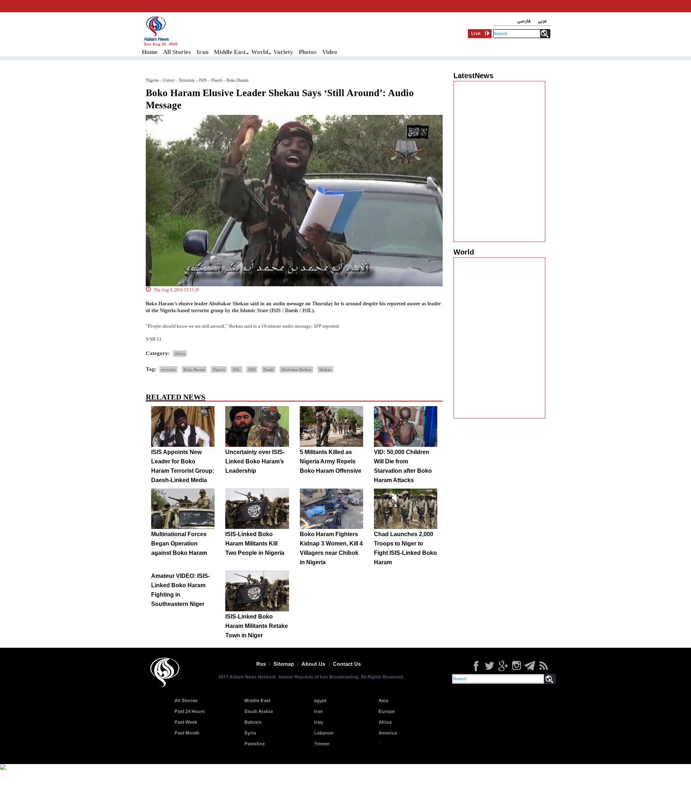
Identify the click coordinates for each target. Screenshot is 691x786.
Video (329, 52)
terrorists (168, 369)
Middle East (230, 52)
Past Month (187, 733)
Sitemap (284, 664)
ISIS (252, 369)
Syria (250, 733)
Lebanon (324, 733)
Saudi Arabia (258, 711)
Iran (202, 52)
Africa (180, 353)
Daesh (268, 369)
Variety (283, 52)
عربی (542, 21)
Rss (261, 664)
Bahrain (253, 722)
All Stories (177, 52)
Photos (308, 52)
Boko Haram (194, 369)
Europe (387, 711)
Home (150, 52)
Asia (383, 701)
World (259, 52)
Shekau (325, 369)
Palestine (254, 744)
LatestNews (473, 76)
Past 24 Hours (190, 711)
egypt (320, 701)
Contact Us (347, 664)
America (388, 733)
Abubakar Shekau (296, 369)
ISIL (236, 369)
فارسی (523, 21)
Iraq (318, 722)
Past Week (186, 722)
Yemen (322, 744)
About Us (313, 664)
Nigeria (219, 369)
